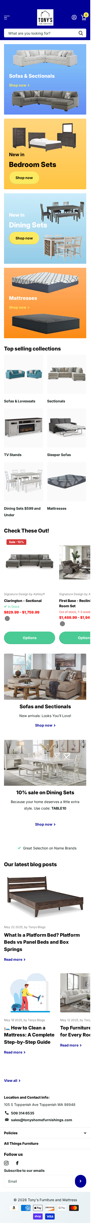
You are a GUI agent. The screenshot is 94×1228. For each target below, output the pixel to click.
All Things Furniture (21, 1143)
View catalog (7, 17)
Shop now (24, 178)
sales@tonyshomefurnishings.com (41, 1120)
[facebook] (17, 1163)
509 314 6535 (22, 1113)
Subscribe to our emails (24, 1170)
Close (45, 1133)
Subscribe (80, 1181)
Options (30, 638)
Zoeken (80, 33)
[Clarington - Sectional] (29, 562)
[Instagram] (6, 1163)
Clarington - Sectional (23, 600)
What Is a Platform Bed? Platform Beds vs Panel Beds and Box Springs (45, 921)
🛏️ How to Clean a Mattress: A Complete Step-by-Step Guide (30, 1017)
